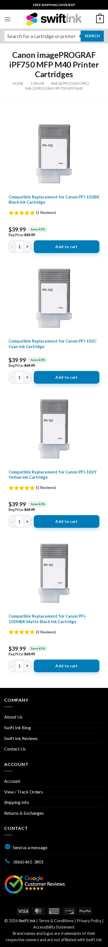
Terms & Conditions (56, 920)
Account (12, 781)
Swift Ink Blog (17, 727)
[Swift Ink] (54, 19)
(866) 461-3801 (28, 861)
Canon (37, 84)
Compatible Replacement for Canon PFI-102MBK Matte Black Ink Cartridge (47, 619)
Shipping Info (16, 802)
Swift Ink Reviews (21, 738)
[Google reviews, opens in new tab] (34, 883)
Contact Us (15, 748)
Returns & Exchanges (24, 813)
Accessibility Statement (54, 927)
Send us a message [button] (30, 847)
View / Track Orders (23, 791)
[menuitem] (54, 4)
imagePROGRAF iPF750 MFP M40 (54, 89)
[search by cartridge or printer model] (54, 36)
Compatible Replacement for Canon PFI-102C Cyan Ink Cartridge (53, 343)
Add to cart (66, 246)
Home (18, 84)
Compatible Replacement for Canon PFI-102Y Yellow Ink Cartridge (53, 474)
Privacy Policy (89, 920)
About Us (13, 716)
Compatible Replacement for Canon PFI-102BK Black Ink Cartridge (54, 199)
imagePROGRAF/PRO (70, 84)
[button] (7, 19)
